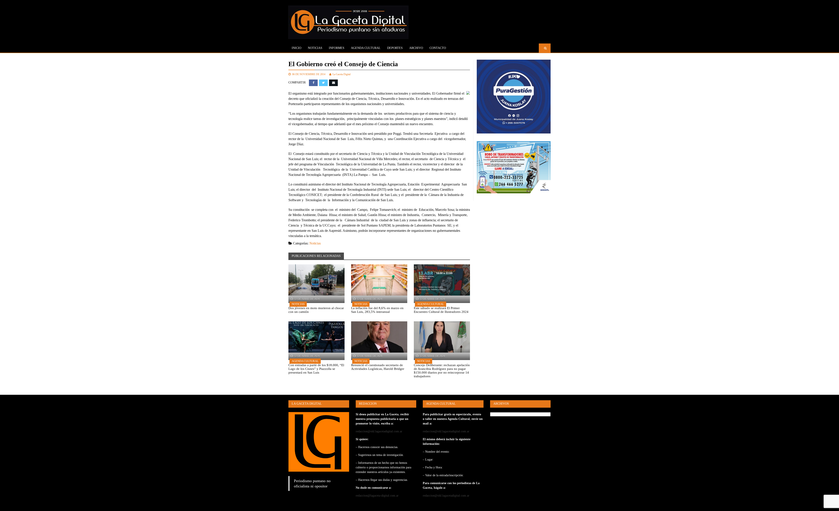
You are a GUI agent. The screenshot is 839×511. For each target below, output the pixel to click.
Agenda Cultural (430, 304)
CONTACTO (438, 48)
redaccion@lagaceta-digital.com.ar (377, 495)
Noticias (315, 48)
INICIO (296, 48)
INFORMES (336, 48)
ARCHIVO (416, 48)
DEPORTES (395, 48)
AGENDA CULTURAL (366, 48)
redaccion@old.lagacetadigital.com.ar (379, 431)
